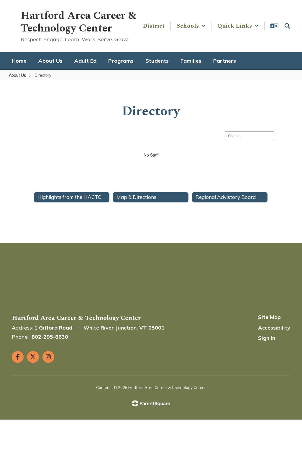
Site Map (269, 317)
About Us (17, 75)
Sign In (266, 338)
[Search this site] (287, 26)
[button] (191, 25)
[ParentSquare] (151, 403)
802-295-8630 (50, 336)
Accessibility (274, 327)
